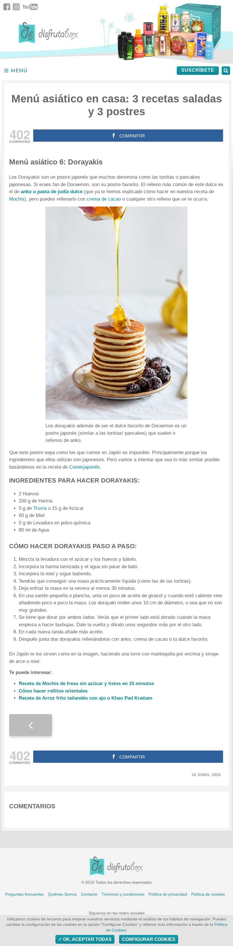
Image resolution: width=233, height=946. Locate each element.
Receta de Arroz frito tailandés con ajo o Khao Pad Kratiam (85, 698)
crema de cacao (104, 199)
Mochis (16, 199)
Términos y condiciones (123, 894)
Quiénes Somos (62, 894)
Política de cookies (208, 894)
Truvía (40, 508)
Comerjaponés (84, 467)
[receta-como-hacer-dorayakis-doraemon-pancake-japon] (116, 313)
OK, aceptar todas (87, 939)
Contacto (89, 894)
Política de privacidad (168, 894)
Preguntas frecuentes (24, 894)
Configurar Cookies (148, 939)
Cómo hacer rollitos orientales (53, 691)
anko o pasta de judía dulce (51, 191)
